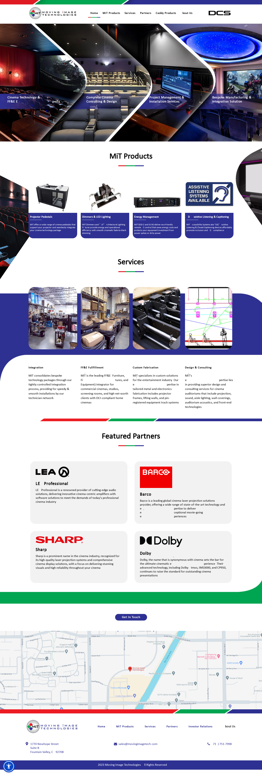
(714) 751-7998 (222, 744)
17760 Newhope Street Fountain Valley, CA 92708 (47, 748)
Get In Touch (131, 617)
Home (94, 13)
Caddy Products (166, 13)
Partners (145, 13)
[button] (9, 766)
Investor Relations (200, 726)
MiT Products (111, 13)
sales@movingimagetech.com (138, 744)
